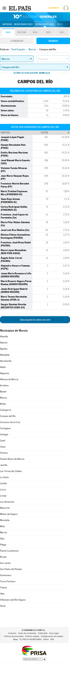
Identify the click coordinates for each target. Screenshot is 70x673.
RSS (52, 639)
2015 (48, 32)
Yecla (3, 606)
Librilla (3, 483)
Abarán (3, 342)
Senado (53, 40)
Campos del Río (8, 416)
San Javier (5, 563)
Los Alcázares (7, 501)
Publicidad (42, 633)
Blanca (3, 397)
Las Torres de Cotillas (11, 471)
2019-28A (21, 32)
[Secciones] (4, 8)
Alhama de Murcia (9, 379)
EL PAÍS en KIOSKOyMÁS (30, 639)
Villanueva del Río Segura (13, 599)
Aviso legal (54, 633)
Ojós (2, 538)
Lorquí (3, 495)
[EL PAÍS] (20, 8)
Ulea (2, 593)
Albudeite (5, 355)
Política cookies (32, 636)
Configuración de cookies (52, 636)
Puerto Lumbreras (9, 550)
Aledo (3, 367)
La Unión (4, 477)
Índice (46, 639)
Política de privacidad (13, 636)
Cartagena (5, 428)
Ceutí (2, 440)
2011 (62, 32)
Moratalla (5, 520)
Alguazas (4, 373)
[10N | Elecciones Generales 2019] (35, 16)
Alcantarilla (5, 361)
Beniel (3, 391)
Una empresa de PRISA (34, 650)
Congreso (16, 40)
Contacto (12, 633)
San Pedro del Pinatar (11, 569)
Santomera (5, 575)
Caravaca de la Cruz (10, 422)
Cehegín (4, 434)
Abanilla (4, 336)
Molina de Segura (9, 514)
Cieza (3, 446)
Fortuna (4, 452)
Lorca (3, 489)
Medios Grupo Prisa (34, 659)
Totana (3, 587)
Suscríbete (53, 8)
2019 (8, 32)
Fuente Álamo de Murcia (12, 459)
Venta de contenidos (27, 633)
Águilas (3, 348)
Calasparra (5, 410)
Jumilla (3, 465)
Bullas (3, 404)
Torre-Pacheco (7, 581)
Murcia (3, 532)
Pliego (3, 544)
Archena (4, 385)
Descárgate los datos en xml (35, 319)
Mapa (60, 24)
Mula (2, 526)
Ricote (3, 557)
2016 (35, 32)
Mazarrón (5, 508)
